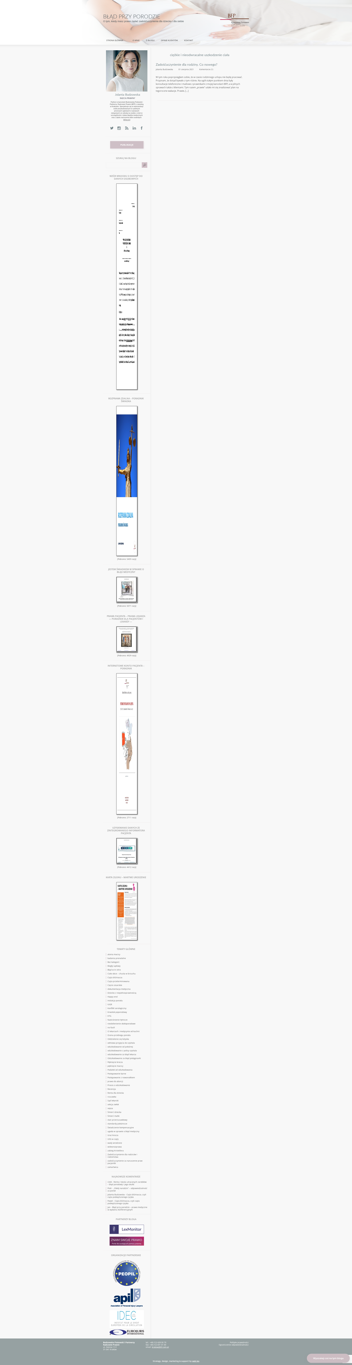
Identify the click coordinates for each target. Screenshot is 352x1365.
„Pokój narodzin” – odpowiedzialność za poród (127, 1189)
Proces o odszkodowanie (119, 1085)
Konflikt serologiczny (117, 1008)
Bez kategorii (113, 962)
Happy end (113, 996)
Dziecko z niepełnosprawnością (122, 993)
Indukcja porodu (115, 1000)
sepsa (110, 1108)
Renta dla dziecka (116, 1093)
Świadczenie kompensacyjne (121, 1127)
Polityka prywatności (239, 1342)
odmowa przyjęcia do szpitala (121, 1043)
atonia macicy (114, 954)
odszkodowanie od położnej (120, 1046)
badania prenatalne (117, 958)
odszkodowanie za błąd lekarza (122, 1054)
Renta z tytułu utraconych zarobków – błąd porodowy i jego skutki (127, 1183)
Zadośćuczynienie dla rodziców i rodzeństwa (122, 1155)
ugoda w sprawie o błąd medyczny (123, 1131)
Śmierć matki (113, 1116)
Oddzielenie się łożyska (118, 1039)
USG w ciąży (113, 1139)
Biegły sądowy (114, 966)
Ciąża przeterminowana (118, 981)
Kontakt (188, 40)
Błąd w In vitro (114, 969)
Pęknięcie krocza (115, 1062)
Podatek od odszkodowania (120, 1069)
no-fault (111, 1027)
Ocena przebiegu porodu (119, 1035)
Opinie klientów (169, 40)
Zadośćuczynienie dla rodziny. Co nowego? (186, 64)
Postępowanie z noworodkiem (121, 1077)
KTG (109, 1016)
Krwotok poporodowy (117, 1012)
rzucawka (112, 1096)
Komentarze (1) (206, 69)
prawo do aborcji (115, 1081)
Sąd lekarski (113, 1100)
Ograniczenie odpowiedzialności (234, 1344)
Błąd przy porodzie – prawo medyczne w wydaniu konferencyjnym (127, 1208)
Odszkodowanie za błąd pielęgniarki (124, 1058)
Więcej (127, 119)
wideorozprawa (115, 1146)
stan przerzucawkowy (117, 1119)
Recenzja (112, 1089)
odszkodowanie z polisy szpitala (122, 1050)
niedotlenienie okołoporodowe (121, 1023)
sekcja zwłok (113, 1104)
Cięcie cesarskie (115, 985)
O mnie (136, 40)
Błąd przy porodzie (131, 17)
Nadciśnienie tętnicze (117, 1019)
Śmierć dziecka (114, 1112)
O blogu (150, 40)
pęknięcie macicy (115, 1066)
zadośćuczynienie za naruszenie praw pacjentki (125, 1162)
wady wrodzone (115, 1143)
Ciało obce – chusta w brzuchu (122, 973)
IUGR (110, 1004)
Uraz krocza (113, 1135)
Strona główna (114, 40)
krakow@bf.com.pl (160, 1347)
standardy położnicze (117, 1123)
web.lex (195, 1361)
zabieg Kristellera (116, 1150)
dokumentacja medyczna (119, 989)
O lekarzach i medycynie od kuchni (124, 1031)
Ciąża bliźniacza (115, 977)
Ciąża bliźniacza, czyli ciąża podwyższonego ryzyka (127, 1195)
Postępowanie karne (117, 1073)
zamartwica (113, 1167)
